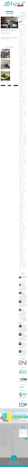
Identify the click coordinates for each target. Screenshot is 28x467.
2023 (11, 432)
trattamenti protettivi (22, 252)
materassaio (24, 160)
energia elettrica (21, 102)
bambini (24, 48)
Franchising (20, 115)
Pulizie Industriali (21, 197)
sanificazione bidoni (21, 229)
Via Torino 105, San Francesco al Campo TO (14, 462)
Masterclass (20, 160)
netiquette (25, 163)
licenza (20, 150)
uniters (20, 265)
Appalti (20, 38)
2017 (11, 439)
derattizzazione (21, 89)
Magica (20, 153)
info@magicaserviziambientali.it (12, 463)
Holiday (24, 127)
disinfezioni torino (21, 96)
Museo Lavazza (21, 163)
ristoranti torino (21, 222)
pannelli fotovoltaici (22, 173)
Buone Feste (20, 55)
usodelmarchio (24, 265)
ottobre (12, 441)
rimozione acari (21, 215)
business (24, 55)
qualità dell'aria (21, 204)
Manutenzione (20, 156)
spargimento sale (21, 248)
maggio (12, 444)
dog (25, 96)
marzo (12, 446)
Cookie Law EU (16, 464)
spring (25, 248)
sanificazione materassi (22, 232)
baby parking (20, 48)
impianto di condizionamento (22, 133)
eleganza (24, 99)
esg (25, 102)
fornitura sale (24, 112)
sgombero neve (21, 238)
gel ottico (20, 119)
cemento (25, 61)
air (22, 28)
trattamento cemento (21, 255)
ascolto (24, 42)
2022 (11, 433)
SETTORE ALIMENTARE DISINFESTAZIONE (24, 334)
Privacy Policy (12, 464)
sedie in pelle (24, 235)
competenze (20, 68)
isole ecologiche (24, 140)
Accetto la (22, 20)
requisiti (20, 209)
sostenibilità (21, 245)
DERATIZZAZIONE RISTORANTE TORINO (5, 59)
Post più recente (3, 85)
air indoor (25, 28)
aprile (12, 445)
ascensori (20, 42)
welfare (25, 268)
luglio (12, 443)
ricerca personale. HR (22, 212)
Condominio (20, 73)
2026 (11, 429)
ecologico (20, 99)
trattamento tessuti (21, 261)
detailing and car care (22, 92)
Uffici (20, 262)
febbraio (12, 447)
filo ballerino (21, 109)
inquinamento (24, 137)
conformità (20, 76)
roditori (20, 225)
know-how (20, 143)
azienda (20, 45)
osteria (23, 170)
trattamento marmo (21, 258)
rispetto (25, 219)
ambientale (20, 32)
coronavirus (20, 79)
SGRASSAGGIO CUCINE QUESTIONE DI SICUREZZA (24, 326)
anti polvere (20, 35)
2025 (11, 430)
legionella (20, 147)
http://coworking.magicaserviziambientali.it (6, 33)
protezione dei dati (21, 188)
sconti (20, 235)
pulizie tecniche (21, 201)
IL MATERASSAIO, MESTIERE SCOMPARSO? (24, 293)
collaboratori (21, 65)
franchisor (24, 115)
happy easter (20, 127)
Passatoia (25, 176)
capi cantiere (21, 61)
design (25, 89)
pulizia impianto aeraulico (22, 191)
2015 (11, 456)
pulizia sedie (21, 194)
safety (23, 225)
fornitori (20, 112)
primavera (20, 184)
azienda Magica (24, 45)
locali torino (24, 150)
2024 (11, 431)
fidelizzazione (23, 106)
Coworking (8, 11)
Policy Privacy (23, 20)
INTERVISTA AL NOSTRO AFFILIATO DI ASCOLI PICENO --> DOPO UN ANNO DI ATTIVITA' (23, 319)
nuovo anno (20, 166)
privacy (24, 184)
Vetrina (11, 11)
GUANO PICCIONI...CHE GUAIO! (24, 310)
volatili (20, 268)
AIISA (20, 28)
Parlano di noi (21, 176)
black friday (24, 51)
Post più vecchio (16, 85)
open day (20, 170)
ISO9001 (20, 140)
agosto (12, 442)
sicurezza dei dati (21, 242)
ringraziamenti (21, 219)
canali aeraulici (21, 58)
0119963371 (20, 463)
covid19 (24, 79)
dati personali (21, 86)
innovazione (20, 137)
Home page (9, 85)
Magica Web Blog (3, 81)
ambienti (24, 32)
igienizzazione (21, 130)
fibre (20, 106)
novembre (12, 440)
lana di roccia (24, 143)
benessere (20, 51)
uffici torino (23, 262)
